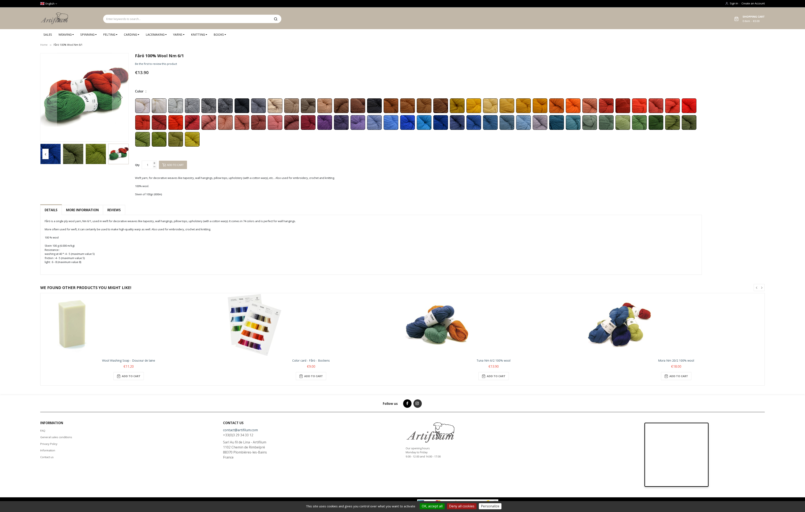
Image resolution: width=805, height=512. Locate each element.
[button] (48, 97)
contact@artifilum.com (240, 430)
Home (44, 45)
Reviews (114, 210)
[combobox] (186, 19)
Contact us (47, 457)
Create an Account (753, 3)
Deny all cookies (461, 506)
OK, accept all (432, 506)
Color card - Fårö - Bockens (311, 360)
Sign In (734, 3)
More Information (82, 210)
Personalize (490, 506)
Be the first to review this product (156, 64)
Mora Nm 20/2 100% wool (676, 360)
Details (51, 210)
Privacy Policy (48, 444)
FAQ (42, 431)
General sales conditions (56, 437)
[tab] (51, 210)
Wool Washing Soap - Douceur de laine (128, 360)
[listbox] (418, 122)
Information (47, 450)
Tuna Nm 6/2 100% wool (493, 360)
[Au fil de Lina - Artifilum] (55, 18)
